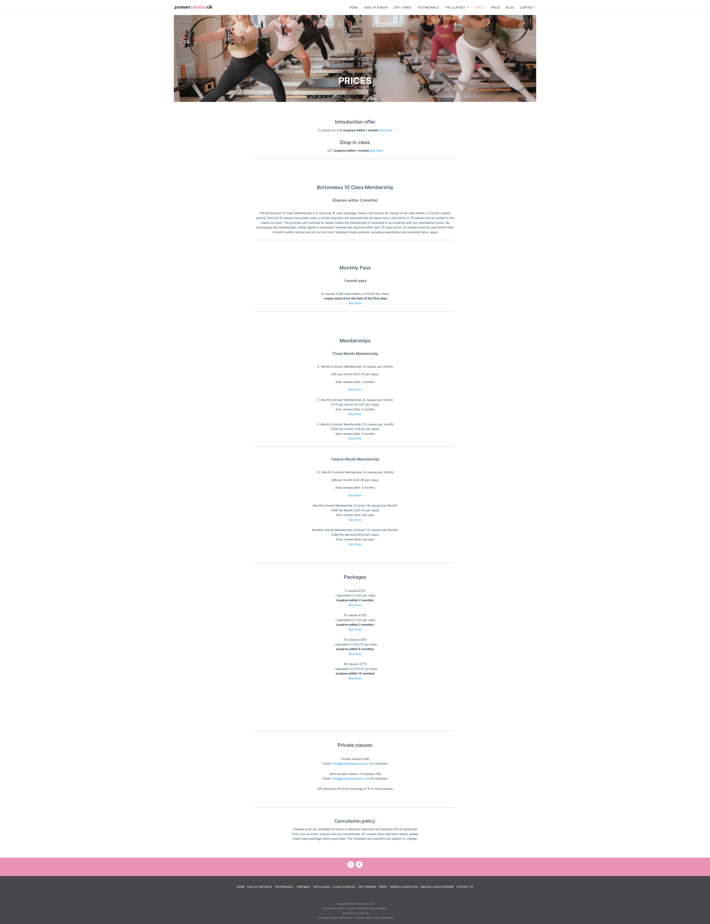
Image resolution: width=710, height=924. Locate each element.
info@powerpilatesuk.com (350, 763)
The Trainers (367, 886)
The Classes (321, 886)
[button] (467, 7)
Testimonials (284, 886)
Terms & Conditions (404, 886)
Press (383, 886)
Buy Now (386, 130)
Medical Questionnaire (437, 886)
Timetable (303, 886)
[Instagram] (350, 864)
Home (240, 886)
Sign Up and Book (259, 886)
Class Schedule (344, 886)
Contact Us (464, 886)
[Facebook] (359, 864)
